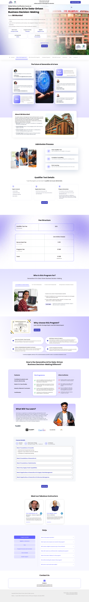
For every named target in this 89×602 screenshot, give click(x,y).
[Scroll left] (9, 57)
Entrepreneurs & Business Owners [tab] (66, 284)
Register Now (75, 2)
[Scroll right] (79, 57)
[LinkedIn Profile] (41, 513)
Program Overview (25, 537)
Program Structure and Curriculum (24, 548)
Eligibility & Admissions (24, 541)
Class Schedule (24, 552)
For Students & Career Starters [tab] (22, 284)
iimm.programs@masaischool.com (44, 586)
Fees (25, 545)
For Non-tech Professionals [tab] (50, 284)
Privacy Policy (66, 592)
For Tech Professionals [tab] (37, 284)
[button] (34, 511)
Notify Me (44, 46)
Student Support (24, 556)
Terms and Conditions (73, 592)
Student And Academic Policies (71, 594)
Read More (28, 522)
